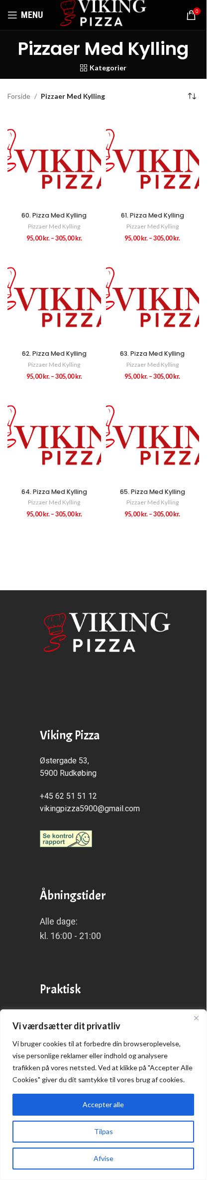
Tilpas (103, 1131)
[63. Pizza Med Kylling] (153, 299)
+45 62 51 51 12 (68, 796)
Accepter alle (103, 1104)
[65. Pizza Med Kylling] (153, 437)
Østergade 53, (64, 760)
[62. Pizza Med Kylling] (54, 299)
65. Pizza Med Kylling (152, 491)
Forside (18, 96)
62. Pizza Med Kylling (54, 353)
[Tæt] (196, 1018)
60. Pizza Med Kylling (54, 215)
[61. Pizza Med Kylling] (153, 161)
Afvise (103, 1158)
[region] (103, 1094)
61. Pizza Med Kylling (152, 215)
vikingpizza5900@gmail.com (90, 808)
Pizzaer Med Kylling (54, 226)
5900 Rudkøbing (68, 773)
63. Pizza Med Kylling (152, 353)
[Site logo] (103, 14)
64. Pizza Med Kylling (54, 491)
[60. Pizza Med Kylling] (54, 161)
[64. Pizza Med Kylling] (54, 437)
